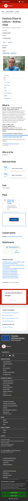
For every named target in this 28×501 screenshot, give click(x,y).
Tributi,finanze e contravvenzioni (10, 405)
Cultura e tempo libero (8, 383)
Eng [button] (22, 1)
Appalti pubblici (6, 389)
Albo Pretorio (6, 473)
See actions (10, 42)
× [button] (26, 480)
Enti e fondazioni (6, 368)
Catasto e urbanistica (7, 391)
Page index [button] (6, 75)
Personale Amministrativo (9, 372)
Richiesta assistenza (7, 464)
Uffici (4, 366)
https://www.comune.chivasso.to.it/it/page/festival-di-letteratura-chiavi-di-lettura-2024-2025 (15, 136)
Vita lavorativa (6, 385)
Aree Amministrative (7, 364)
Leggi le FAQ (5, 462)
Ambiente (5, 408)
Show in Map (14, 219)
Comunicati (5, 422)
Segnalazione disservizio (8, 460)
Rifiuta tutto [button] (14, 495)
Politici (4, 370)
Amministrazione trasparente (9, 471)
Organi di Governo (7, 361)
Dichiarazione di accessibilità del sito (11, 479)
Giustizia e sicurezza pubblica (9, 403)
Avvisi (4, 424)
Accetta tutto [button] (14, 492)
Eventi (4, 432)
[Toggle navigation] (2, 5)
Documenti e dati (7, 374)
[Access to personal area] (19, 1)
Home (3, 11)
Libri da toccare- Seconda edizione (9, 263)
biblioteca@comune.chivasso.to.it (11, 143)
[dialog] (14, 490)
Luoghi (4, 430)
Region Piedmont (6, 1)
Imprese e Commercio (8, 387)
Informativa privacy (7, 475)
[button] (14, 498)
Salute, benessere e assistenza (10, 410)
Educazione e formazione (8, 401)
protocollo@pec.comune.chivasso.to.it (12, 450)
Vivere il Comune (10, 11)
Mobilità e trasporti (7, 395)
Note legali (5, 477)
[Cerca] (25, 6)
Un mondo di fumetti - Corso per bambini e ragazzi (13, 262)
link (1, 490)
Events (17, 11)
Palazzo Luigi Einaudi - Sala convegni (10, 201)
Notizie (4, 420)
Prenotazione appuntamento (9, 458)
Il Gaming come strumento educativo (10, 274)
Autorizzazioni (6, 412)
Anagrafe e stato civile (8, 381)
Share (4, 42)
